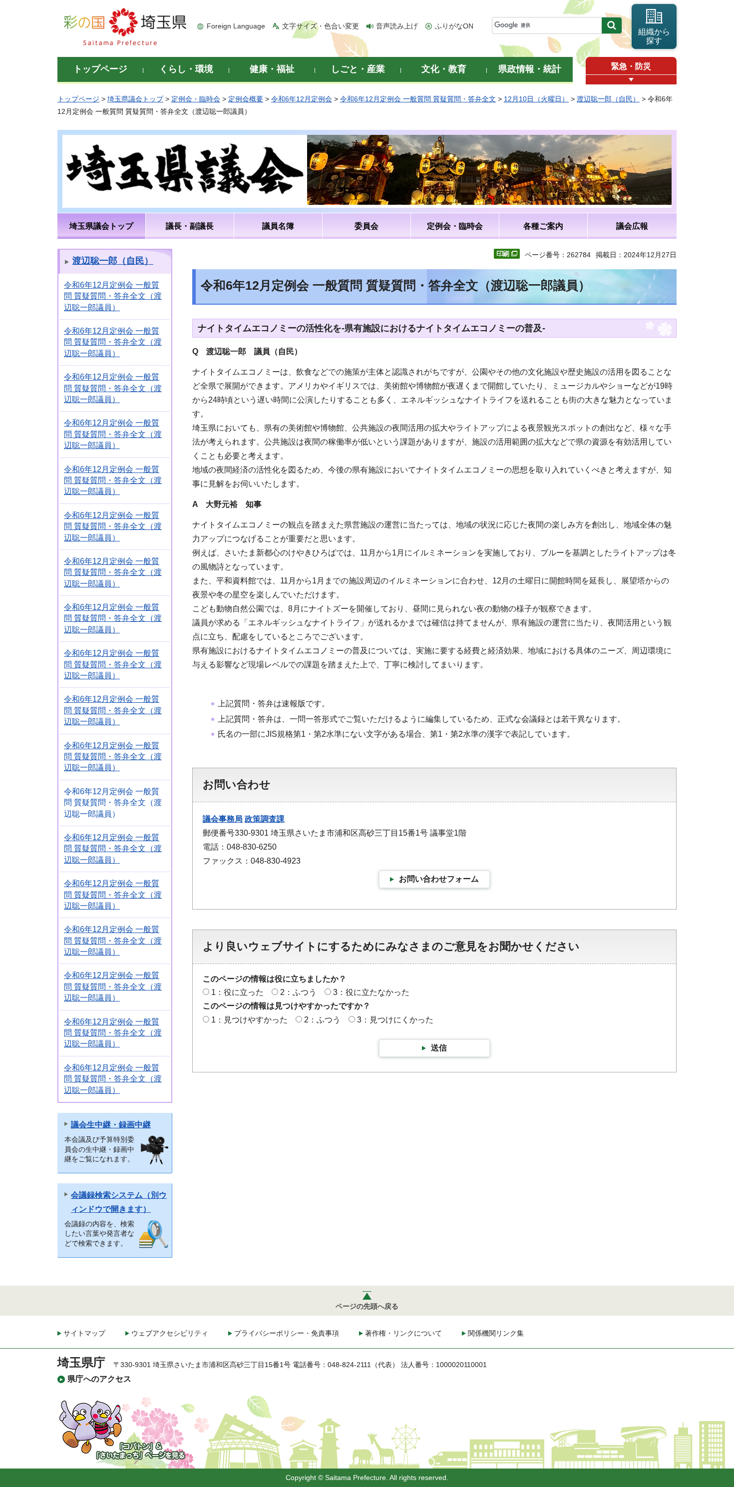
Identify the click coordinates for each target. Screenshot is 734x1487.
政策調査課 (265, 819)
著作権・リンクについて (403, 1333)
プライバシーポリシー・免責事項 (286, 1333)
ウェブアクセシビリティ (169, 1333)
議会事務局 (223, 819)
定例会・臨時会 (195, 99)
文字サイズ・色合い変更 (320, 26)
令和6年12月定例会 (301, 99)
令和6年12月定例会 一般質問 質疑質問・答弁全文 (418, 99)
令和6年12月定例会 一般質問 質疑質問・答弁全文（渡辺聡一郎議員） (113, 296)
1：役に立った (237, 992)
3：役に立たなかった (371, 992)
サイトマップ (84, 1333)
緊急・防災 (631, 66)
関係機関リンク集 (496, 1333)
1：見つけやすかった (249, 1019)
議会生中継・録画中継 (111, 1124)
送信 (439, 1047)
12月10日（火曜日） (536, 99)
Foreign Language (236, 26)
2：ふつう (298, 992)
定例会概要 (245, 99)
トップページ (78, 99)
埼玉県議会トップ (135, 99)
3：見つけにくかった (395, 1019)
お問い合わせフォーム (439, 879)
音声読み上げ (397, 26)
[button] (631, 79)
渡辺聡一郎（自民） (608, 99)
